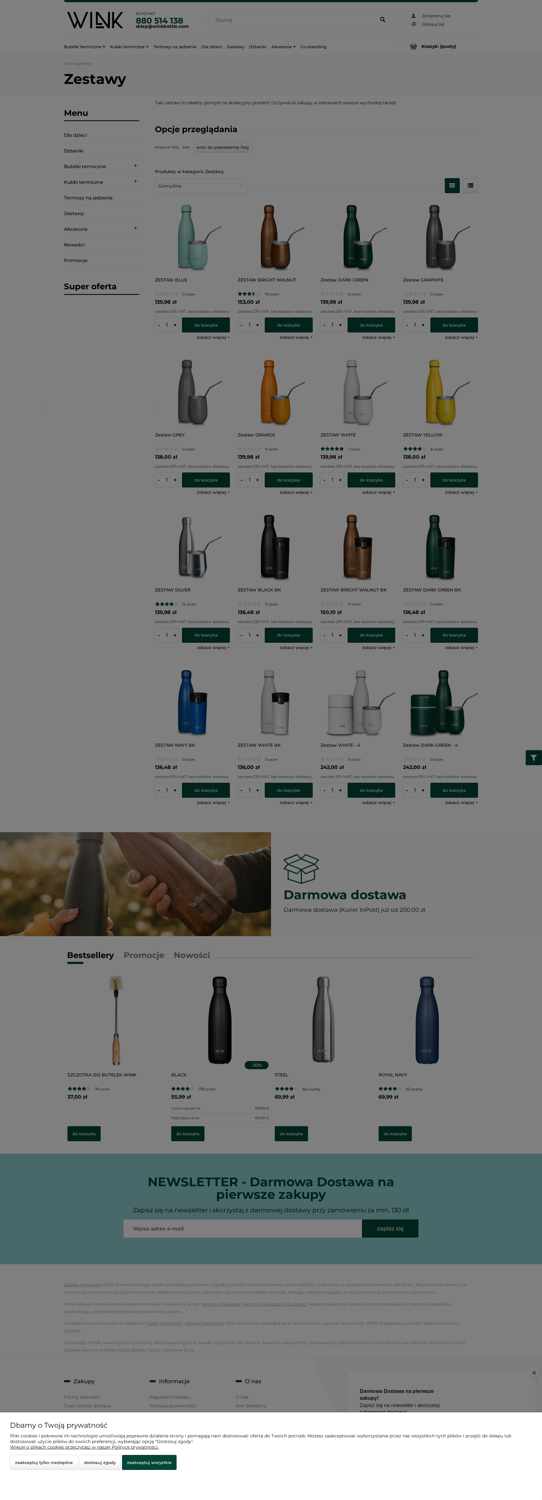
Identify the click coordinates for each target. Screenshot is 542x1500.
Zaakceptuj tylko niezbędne (44, 1462)
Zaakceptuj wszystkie (149, 1462)
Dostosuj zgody (100, 1462)
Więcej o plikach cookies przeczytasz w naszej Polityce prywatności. (84, 1447)
